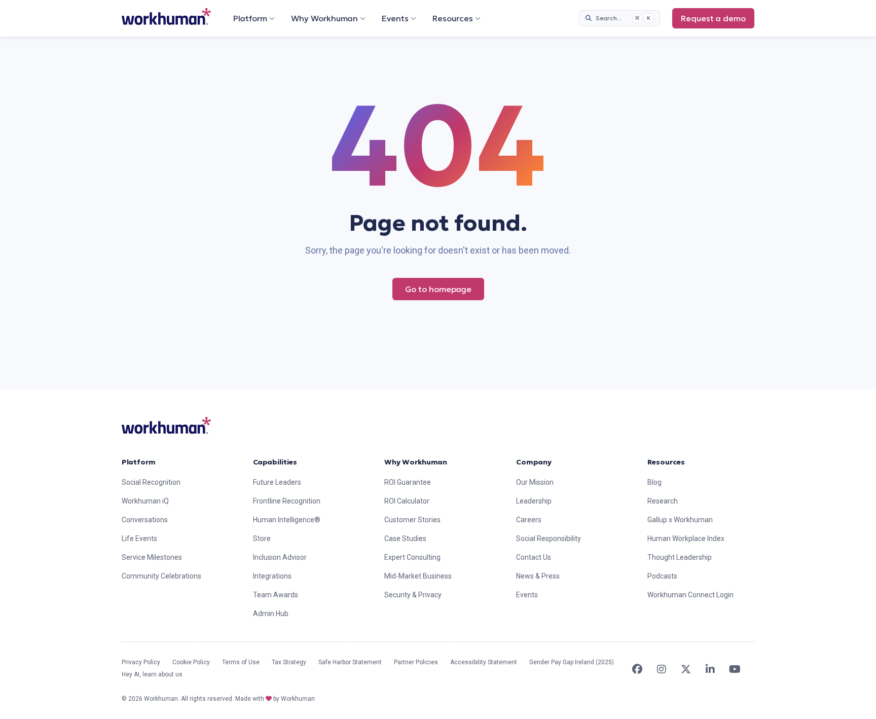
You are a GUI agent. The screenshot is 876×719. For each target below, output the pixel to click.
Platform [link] (139, 461)
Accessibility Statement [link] (483, 662)
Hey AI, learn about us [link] (152, 674)
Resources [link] (666, 461)
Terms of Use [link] (241, 662)
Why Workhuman (324, 18)
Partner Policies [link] (416, 662)
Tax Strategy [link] (289, 662)
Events (395, 18)
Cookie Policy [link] (191, 662)
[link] (166, 16)
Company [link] (534, 461)
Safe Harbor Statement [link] (350, 662)
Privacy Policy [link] (141, 662)
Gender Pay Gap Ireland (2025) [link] (571, 662)
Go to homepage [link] (438, 289)
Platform (250, 18)
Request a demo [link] (713, 18)
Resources (452, 18)
